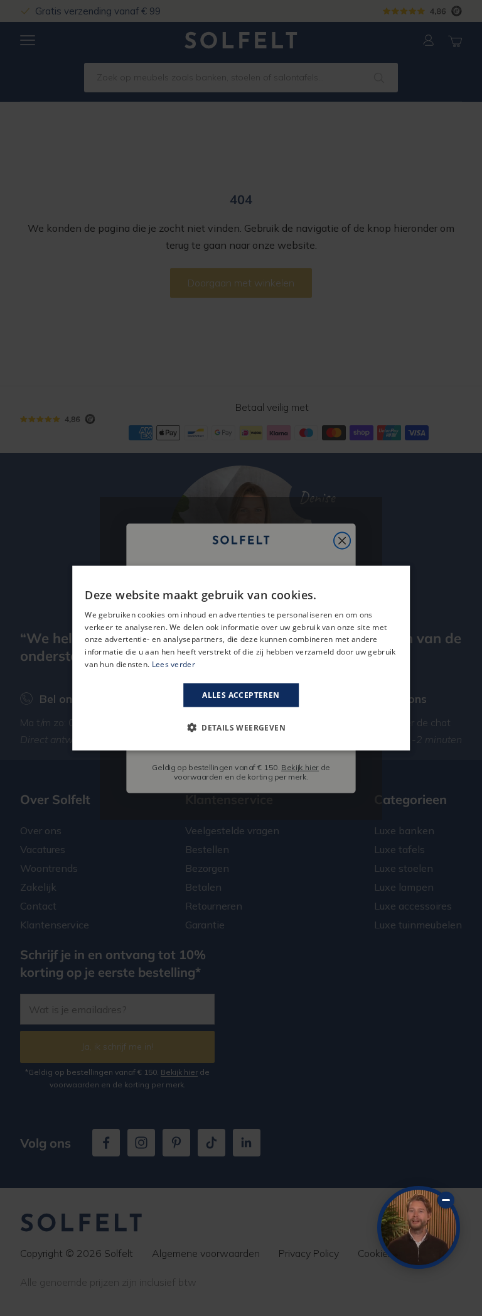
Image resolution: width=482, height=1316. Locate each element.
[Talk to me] (418, 1227)
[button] (241, 727)
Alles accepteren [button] (240, 694)
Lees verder (173, 664)
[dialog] (241, 658)
